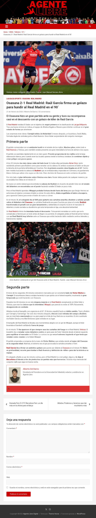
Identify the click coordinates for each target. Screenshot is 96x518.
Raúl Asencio (11, 150)
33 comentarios (44, 112)
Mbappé (47, 305)
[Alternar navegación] (7, 26)
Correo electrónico (14, 467)
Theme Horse (54, 514)
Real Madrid (36, 99)
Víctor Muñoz (78, 293)
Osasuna (26, 99)
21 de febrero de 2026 (14, 112)
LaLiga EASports (80, 125)
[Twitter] (9, 389)
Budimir (38, 171)
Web (8, 477)
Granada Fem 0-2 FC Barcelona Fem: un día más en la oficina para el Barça (26, 404)
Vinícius (83, 330)
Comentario (11, 428)
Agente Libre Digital (30, 514)
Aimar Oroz (73, 163)
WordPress (81, 514)
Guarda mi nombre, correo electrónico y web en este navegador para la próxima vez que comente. (47, 488)
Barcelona (10, 359)
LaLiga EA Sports (13, 99)
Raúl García (11, 348)
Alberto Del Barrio (30, 112)
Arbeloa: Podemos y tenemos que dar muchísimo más (72, 404)
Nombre (10, 457)
